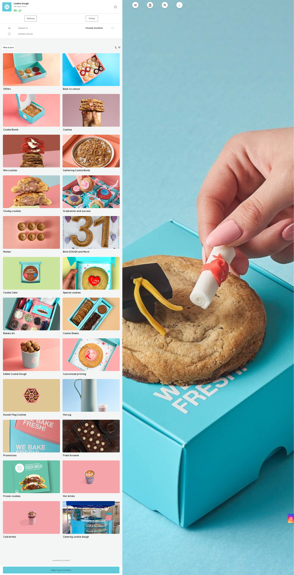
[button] (61, 6)
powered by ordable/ (61, 560)
